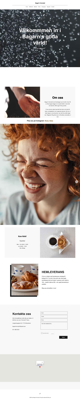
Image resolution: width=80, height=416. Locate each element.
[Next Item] (76, 181)
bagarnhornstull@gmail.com (19, 326)
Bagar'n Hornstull (40, 3)
